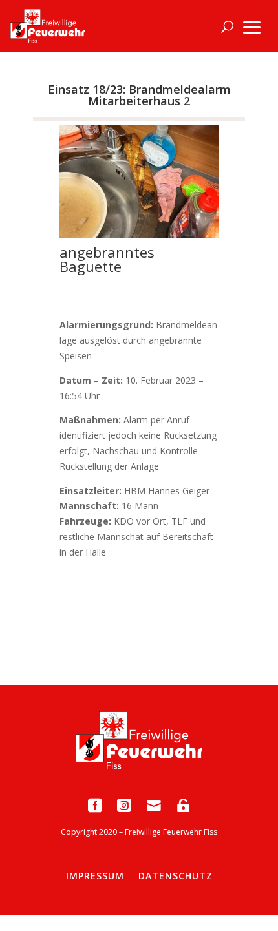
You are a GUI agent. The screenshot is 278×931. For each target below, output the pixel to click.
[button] (252, 25)
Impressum (95, 876)
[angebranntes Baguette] (139, 235)
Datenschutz (175, 876)
